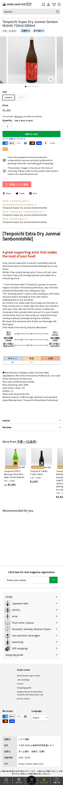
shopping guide (24, 687)
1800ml (8, 97)
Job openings (23, 679)
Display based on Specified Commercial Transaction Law (30, 693)
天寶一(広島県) (9, 30)
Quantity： (17, 120)
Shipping (18, 116)
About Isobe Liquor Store (28, 675)
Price (5, 105)
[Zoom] (50, 79)
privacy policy (23, 698)
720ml (21, 97)
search (20, 683)
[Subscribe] (53, 580)
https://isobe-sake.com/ (31, 763)
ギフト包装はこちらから (14, 138)
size (4, 91)
